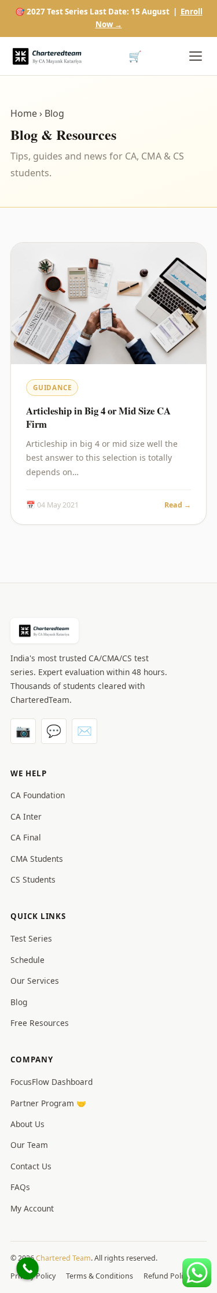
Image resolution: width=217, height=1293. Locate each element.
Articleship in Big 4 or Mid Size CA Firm (98, 417)
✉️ (84, 731)
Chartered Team (63, 1258)
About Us (27, 1123)
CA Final (25, 837)
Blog (18, 1001)
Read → (177, 505)
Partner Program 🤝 (48, 1103)
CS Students (33, 879)
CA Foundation (37, 795)
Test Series (31, 938)
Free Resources (39, 1022)
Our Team (29, 1144)
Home (23, 113)
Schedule (27, 959)
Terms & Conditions (99, 1276)
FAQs (20, 1186)
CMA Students (36, 858)
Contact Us (31, 1166)
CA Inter (26, 816)
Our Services (34, 980)
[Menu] (196, 56)
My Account (32, 1208)
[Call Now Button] (27, 1268)
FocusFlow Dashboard (51, 1081)
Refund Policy (167, 1276)
